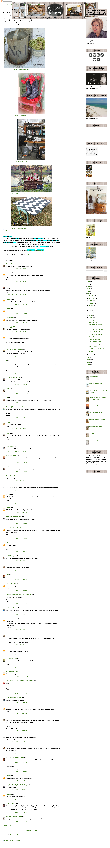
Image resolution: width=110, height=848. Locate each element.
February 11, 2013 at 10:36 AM (17, 373)
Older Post (57, 828)
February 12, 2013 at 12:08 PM (17, 753)
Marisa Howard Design (12, 475)
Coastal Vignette (93, 346)
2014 (88, 291)
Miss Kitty (8, 746)
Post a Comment (7, 825)
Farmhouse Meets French (95, 426)
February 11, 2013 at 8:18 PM (16, 579)
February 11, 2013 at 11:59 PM (17, 676)
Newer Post (6, 828)
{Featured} (19, 4)
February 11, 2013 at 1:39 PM (16, 442)
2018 (88, 281)
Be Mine (91, 351)
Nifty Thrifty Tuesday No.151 (96, 334)
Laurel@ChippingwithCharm (13, 697)
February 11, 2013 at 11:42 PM (17, 667)
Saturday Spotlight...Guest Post (97, 419)
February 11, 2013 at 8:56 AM (16, 322)
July (90, 308)
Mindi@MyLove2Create (12, 671)
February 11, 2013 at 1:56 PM (16, 462)
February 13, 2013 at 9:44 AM (16, 812)
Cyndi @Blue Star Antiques (19, 228)
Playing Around (93, 322)
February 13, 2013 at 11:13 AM (17, 821)
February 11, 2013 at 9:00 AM (16, 331)
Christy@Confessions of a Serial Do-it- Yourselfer (18, 594)
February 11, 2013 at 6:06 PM (16, 538)
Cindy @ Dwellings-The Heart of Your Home (17, 422)
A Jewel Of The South (94, 339)
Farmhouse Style (93, 376)
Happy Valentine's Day (95, 341)
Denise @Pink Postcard (21, 161)
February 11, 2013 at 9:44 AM (16, 356)
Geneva (8, 494)
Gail (7, 397)
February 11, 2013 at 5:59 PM (16, 523)
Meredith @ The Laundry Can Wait (15, 407)
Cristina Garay (10, 317)
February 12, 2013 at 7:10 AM (16, 702)
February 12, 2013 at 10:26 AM (17, 741)
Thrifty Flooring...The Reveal (96, 405)
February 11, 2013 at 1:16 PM (16, 428)
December (91, 296)
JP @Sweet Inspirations (21, 115)
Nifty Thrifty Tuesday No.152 (96, 324)
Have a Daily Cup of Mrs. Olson (14, 527)
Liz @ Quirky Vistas (11, 607)
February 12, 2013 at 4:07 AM (16, 693)
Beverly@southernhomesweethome (15, 757)
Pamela (8, 388)
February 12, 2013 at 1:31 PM (16, 762)
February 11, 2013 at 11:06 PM (17, 654)
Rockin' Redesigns (10, 556)
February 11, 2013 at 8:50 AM (16, 313)
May (90, 312)
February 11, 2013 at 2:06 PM (16, 471)
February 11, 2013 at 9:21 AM (16, 345)
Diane (7, 466)
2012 (88, 357)
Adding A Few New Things (96, 332)
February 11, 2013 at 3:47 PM (16, 503)
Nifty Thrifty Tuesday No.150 (13, 13)
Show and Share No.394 (95, 383)
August (91, 305)
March (91, 317)
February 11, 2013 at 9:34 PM (16, 644)
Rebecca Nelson (10, 718)
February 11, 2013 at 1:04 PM (16, 402)
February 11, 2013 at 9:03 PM (16, 614)
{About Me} (10, 4)
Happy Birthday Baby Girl (96, 329)
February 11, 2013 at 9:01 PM (16, 603)
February (91, 320)
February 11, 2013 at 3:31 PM (16, 490)
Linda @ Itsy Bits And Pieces (13, 377)
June (90, 310)
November (92, 298)
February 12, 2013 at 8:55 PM (16, 799)
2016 (88, 286)
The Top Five (92, 327)
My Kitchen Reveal (94, 433)
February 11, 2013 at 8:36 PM (16, 590)
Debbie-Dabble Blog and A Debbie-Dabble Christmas (19, 680)
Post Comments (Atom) (16, 834)
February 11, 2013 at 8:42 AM (16, 268)
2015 (88, 289)
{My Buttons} (38, 4)
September (92, 303)
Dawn (7, 574)
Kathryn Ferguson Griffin (12, 485)
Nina (7, 286)
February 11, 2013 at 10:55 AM (17, 384)
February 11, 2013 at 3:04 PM (16, 480)
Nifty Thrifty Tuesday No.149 (96, 349)
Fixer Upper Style (93, 441)
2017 (88, 284)
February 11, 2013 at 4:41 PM (16, 512)
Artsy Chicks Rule (10, 583)
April (90, 315)
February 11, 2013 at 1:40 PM (16, 451)
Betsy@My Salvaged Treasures (14, 349)
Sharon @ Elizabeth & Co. (13, 263)
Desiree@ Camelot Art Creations (20, 194)
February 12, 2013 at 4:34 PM (16, 780)
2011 (88, 359)
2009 (88, 364)
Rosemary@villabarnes (12, 327)
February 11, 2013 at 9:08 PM (16, 629)
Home (3, 4)
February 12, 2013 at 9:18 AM (16, 730)
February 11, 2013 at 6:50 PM (16, 551)
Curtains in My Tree (11, 634)
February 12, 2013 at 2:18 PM (16, 771)
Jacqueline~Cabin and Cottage (14, 816)
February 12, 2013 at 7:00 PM (16, 789)
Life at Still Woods (10, 803)
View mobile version (31, 830)
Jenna (7, 336)
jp (6, 360)
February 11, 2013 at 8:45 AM (16, 281)
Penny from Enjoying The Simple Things (16, 785)
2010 (88, 362)
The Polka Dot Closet (11, 658)
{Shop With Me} (28, 4)
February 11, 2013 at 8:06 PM (16, 560)
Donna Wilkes (9, 446)
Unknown (8, 273)
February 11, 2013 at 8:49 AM (16, 295)
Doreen (7, 565)
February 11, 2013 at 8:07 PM (16, 570)
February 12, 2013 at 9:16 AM (16, 713)
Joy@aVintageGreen (11, 455)
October (91, 300)
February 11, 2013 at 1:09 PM (16, 417)
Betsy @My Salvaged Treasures (21, 69)
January (91, 354)
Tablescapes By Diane (11, 619)
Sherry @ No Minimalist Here (13, 516)
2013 (88, 293)
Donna (7, 433)
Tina (7, 735)
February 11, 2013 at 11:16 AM (17, 393)
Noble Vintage (9, 706)
